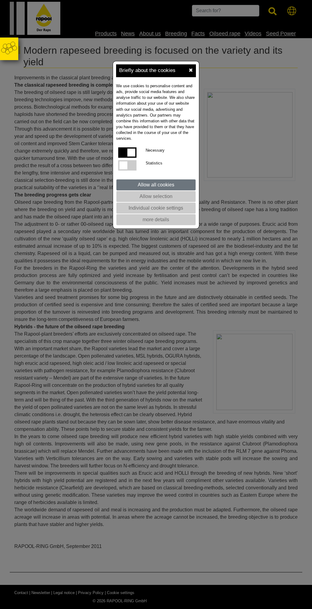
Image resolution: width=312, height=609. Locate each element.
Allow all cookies (156, 184)
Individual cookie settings (156, 208)
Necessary (155, 150)
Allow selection (156, 196)
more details (156, 219)
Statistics (154, 163)
